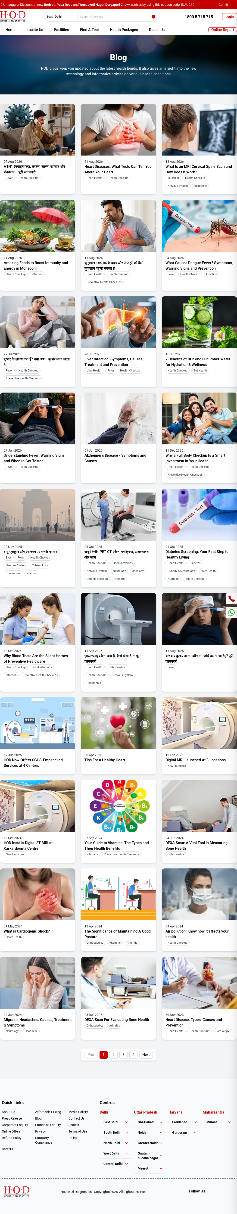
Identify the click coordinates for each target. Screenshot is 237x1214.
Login (229, 17)
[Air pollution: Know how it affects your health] (199, 894)
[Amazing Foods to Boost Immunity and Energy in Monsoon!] (37, 226)
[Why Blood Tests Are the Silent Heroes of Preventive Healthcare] (37, 619)
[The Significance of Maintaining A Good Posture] (118, 894)
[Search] (153, 17)
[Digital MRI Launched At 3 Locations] (199, 723)
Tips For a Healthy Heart (104, 760)
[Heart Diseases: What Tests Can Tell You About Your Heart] (118, 130)
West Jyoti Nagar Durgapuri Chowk (104, 4)
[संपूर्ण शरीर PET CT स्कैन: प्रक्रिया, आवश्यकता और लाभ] (118, 515)
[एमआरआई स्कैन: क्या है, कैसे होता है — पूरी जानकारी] (118, 619)
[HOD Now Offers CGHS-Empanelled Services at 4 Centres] (37, 723)
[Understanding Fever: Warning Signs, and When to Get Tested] (37, 418)
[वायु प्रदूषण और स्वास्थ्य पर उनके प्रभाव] (37, 515)
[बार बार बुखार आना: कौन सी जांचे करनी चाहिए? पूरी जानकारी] (199, 619)
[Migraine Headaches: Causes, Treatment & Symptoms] (37, 983)
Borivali (49, 4)
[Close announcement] (232, 4)
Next (146, 1054)
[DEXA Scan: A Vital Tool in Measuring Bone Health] (199, 806)
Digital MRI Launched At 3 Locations (195, 760)
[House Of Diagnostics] (16, 1191)
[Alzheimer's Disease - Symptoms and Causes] (118, 418)
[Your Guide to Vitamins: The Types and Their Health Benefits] (118, 806)
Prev (91, 1054)
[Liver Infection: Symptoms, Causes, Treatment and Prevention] (118, 322)
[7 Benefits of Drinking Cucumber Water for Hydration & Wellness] (199, 322)
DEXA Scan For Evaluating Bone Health (116, 1019)
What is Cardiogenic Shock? (27, 931)
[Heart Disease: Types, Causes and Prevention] (199, 983)
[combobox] (59, 16)
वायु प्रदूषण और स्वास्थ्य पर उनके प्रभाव (30, 551)
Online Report (222, 30)
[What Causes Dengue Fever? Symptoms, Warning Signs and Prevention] (199, 226)
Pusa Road (64, 4)
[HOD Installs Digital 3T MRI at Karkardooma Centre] (37, 806)
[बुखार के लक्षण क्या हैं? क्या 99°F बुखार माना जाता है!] (37, 322)
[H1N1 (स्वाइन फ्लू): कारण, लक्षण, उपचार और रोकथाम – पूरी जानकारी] (37, 130)
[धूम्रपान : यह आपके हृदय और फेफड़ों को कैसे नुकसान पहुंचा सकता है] (118, 226)
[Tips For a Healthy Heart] (118, 723)
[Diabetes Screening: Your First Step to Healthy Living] (199, 515)
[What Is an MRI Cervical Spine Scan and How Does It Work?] (199, 130)
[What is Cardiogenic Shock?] (37, 894)
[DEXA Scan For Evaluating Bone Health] (118, 983)
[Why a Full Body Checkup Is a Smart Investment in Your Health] (199, 418)
